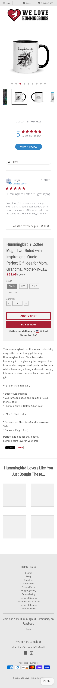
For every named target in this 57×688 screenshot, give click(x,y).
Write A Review (28, 147)
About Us (28, 580)
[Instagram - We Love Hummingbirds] (31, 653)
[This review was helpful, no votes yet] (42, 226)
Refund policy (28, 608)
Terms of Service (28, 597)
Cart (47, 3)
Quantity (10, 299)
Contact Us (28, 583)
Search (28, 572)
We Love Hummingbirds (32, 677)
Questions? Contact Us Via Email (28, 647)
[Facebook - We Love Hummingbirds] (26, 653)
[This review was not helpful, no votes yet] (48, 226)
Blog (28, 576)
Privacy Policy (28, 587)
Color (9, 281)
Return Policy (28, 594)
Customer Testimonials (28, 601)
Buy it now (28, 324)
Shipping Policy (28, 590)
